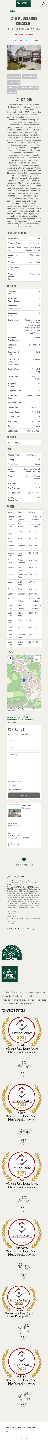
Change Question (14, 789)
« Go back (12, 11)
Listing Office (11, 921)
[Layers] (37, 659)
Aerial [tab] (11, 652)
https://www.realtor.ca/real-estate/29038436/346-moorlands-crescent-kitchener (20, 719)
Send (23, 795)
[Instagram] (26, 1439)
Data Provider (11, 916)
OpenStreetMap (19, 709)
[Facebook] (21, 1439)
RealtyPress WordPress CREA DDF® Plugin (21, 929)
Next (39, 57)
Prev (9, 57)
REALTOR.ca (14, 881)
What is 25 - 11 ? (15, 781)
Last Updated (11, 911)
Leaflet (10, 709)
